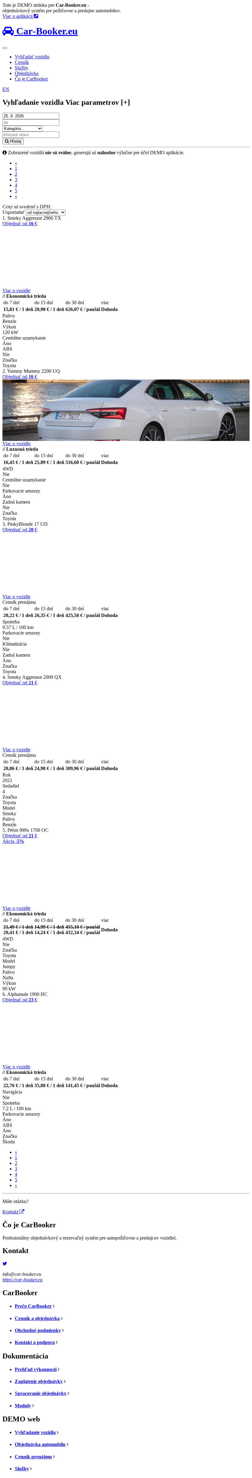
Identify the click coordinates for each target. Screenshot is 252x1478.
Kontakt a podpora (35, 1342)
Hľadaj (15, 141)
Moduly (23, 1405)
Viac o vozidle (16, 290)
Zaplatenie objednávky (39, 1381)
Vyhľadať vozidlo (32, 56)
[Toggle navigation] (4, 48)
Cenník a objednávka (37, 1318)
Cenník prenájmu (33, 1456)
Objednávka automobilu (40, 1444)
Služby (21, 67)
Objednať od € (19, 223)
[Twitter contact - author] (4, 1263)
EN (5, 89)
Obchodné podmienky (38, 1330)
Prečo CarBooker (33, 1306)
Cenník (22, 62)
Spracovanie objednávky (40, 1393)
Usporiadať (13, 212)
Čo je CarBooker (31, 78)
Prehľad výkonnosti (36, 1369)
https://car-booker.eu (22, 1279)
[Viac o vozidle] (126, 257)
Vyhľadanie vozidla (35, 1432)
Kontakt (10, 1211)
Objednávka (26, 73)
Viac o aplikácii (18, 16)
